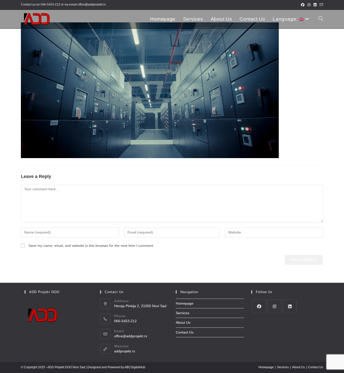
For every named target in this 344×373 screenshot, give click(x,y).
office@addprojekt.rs (92, 4)
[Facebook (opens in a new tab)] (302, 4)
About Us (183, 322)
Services (182, 313)
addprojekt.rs (124, 351)
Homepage (184, 303)
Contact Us (184, 332)
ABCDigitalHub (134, 367)
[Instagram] (274, 306)
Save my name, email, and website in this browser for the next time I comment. (91, 246)
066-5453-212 (50, 4)
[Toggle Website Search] (321, 19)
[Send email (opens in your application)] (320, 4)
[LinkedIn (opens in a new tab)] (315, 4)
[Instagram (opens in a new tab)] (309, 4)
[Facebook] (259, 306)
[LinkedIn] (290, 306)
